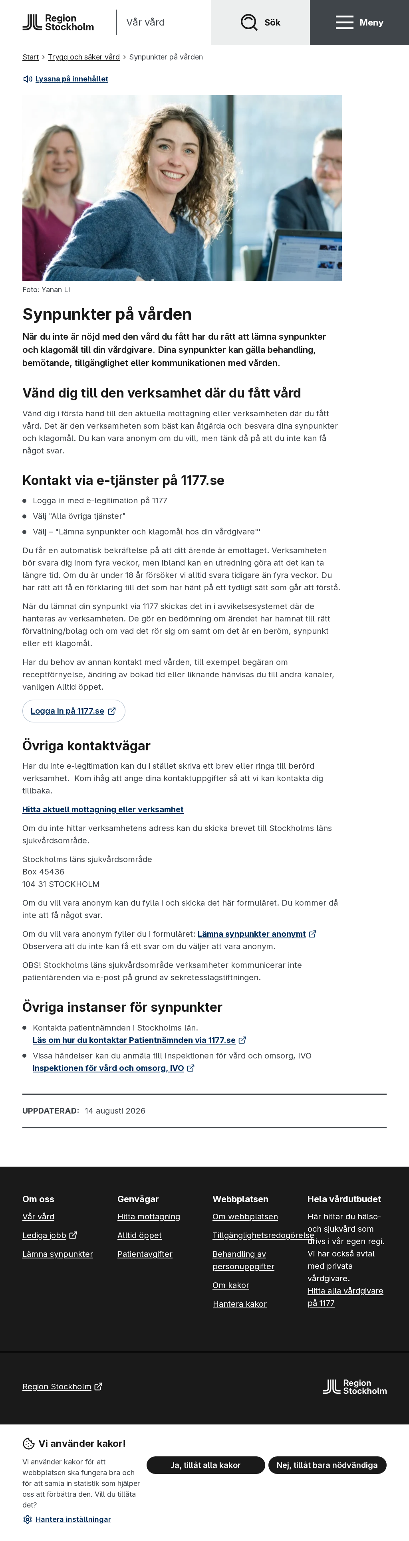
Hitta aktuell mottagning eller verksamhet (103, 809)
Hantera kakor (240, 1304)
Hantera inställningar (73, 1519)
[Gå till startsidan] (58, 22)
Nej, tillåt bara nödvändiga (327, 1465)
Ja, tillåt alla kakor (206, 1465)
